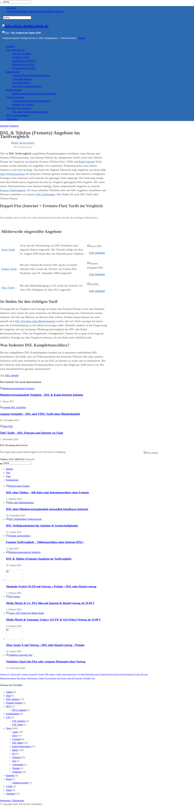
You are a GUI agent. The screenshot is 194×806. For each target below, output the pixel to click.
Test (14, 761)
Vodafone (24, 674)
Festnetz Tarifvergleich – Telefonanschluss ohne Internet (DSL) (44, 542)
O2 (79, 674)
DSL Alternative (32, 678)
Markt (15, 750)
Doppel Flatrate (50, 678)
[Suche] (1, 2)
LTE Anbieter (18, 721)
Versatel (41, 674)
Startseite (10, 46)
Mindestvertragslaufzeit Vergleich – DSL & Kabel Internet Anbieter (41, 394)
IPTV (9, 706)
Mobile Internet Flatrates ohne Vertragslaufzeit (34, 93)
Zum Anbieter (97, 252)
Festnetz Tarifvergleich (12, 190)
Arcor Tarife (8, 249)
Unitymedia (17, 764)
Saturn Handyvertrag (69, 674)
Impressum (11, 8)
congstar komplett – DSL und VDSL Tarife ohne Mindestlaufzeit (40, 413)
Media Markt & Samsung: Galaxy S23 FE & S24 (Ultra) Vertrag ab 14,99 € (53, 619)
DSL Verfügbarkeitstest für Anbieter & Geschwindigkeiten (42, 525)
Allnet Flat (71, 678)
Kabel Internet (13, 72)
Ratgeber (10, 775)
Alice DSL (79, 678)
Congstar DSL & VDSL (23, 68)
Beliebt (9, 469)
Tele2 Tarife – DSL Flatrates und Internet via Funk (31, 432)
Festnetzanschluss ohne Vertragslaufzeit (31, 101)
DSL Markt (17, 743)
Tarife (9, 790)
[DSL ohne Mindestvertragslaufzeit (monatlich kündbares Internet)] (20, 502)
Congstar (64, 678)
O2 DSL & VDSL (21, 57)
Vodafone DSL (15, 674)
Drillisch (42, 678)
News (9, 728)
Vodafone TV (5, 674)
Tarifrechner (12, 119)
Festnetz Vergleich (15, 97)
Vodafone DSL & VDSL (24, 61)
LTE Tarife (17, 724)
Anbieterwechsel (20, 782)
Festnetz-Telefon (14, 703)
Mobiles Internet (14, 90)
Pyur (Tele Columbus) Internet (26, 86)
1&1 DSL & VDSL (21, 53)
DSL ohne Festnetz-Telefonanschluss (30, 111)
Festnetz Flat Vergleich (23, 104)
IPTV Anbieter (19, 710)
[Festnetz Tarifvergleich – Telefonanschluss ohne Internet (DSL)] (18, 535)
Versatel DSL (33, 674)
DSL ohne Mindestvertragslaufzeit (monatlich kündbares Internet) (47, 509)
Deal (58, 678)
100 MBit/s (87, 678)
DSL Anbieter (11, 375)
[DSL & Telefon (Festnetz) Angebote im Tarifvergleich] (23, 552)
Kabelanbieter (12, 713)
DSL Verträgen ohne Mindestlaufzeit (35, 321)
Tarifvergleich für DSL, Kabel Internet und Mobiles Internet (34, 11)
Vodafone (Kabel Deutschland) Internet (31, 75)
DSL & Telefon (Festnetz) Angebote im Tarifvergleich (38, 558)
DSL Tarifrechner (45, 194)
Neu (8, 472)
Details (81, 38)
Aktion (9, 692)
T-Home (59, 674)
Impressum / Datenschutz (12, 800)
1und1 (15, 732)
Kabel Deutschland (107, 674)
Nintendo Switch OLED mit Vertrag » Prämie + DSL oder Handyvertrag (51, 586)
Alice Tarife (8, 287)
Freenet (137, 674)
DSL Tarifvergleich (15, 50)
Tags (8, 476)
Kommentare (12, 480)
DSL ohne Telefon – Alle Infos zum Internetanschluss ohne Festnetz (47, 492)
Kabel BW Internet (21, 82)
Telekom (52, 674)
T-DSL (9, 786)
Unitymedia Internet (21, 79)
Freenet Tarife (9, 268)
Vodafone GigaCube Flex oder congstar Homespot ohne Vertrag (45, 661)
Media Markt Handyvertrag (90, 674)
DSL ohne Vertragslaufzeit (18, 108)
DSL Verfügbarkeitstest (17, 115)
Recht (9, 779)
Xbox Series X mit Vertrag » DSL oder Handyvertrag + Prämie (45, 645)
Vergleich (13, 126)
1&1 (93, 678)
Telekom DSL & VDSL (23, 64)
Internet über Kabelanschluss (124, 674)
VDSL (46, 674)
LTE (8, 717)
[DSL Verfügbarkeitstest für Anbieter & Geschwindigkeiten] (24, 519)
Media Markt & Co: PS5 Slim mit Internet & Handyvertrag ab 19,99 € (50, 603)
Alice (14, 735)
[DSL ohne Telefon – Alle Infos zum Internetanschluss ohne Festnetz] (18, 486)
